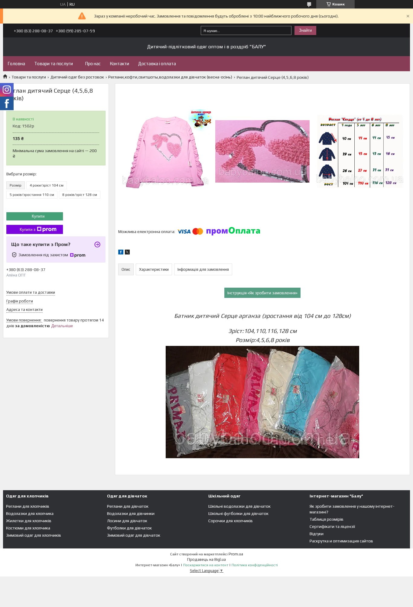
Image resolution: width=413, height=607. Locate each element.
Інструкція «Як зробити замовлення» (262, 292)
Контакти (119, 63)
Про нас (93, 63)
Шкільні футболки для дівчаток (238, 513)
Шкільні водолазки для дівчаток (239, 506)
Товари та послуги (53, 63)
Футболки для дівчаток (129, 528)
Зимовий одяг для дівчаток (133, 535)
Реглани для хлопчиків (27, 506)
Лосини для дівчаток (127, 520)
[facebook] (120, 253)
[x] (127, 253)
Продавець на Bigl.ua (206, 559)
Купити (38, 216)
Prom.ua (236, 554)
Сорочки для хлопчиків (230, 520)
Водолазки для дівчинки (130, 513)
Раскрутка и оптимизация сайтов (341, 540)
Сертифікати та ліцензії (332, 526)
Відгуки (317, 533)
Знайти (305, 30)
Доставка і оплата (157, 63)
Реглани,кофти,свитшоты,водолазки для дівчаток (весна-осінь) (170, 77)
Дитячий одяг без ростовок (77, 77)
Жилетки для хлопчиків (28, 520)
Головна (16, 63)
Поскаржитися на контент (205, 565)
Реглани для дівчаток (127, 506)
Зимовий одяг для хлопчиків (33, 535)
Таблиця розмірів (326, 519)
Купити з (27, 229)
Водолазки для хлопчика (30, 513)
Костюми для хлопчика (28, 528)
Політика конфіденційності (255, 565)
